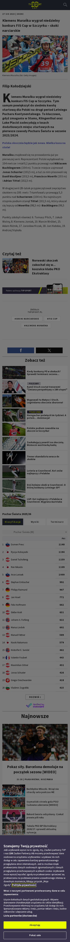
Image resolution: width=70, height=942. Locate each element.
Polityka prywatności (24, 885)
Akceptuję (35, 925)
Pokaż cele (35, 935)
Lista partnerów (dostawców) (20, 915)
